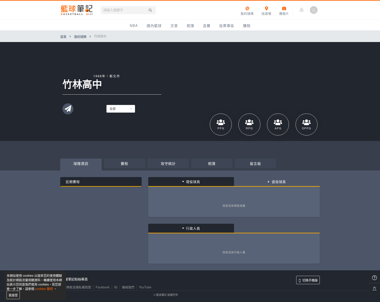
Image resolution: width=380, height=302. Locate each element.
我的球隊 (80, 36)
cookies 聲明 (44, 288)
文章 (174, 25)
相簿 (190, 25)
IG (115, 287)
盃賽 (206, 25)
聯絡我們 (128, 287)
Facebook (103, 287)
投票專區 (226, 25)
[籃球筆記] (76, 10)
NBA (134, 25)
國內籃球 (154, 25)
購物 (246, 25)
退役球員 (279, 181)
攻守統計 (168, 163)
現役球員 (193, 181)
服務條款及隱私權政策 (75, 287)
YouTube (145, 287)
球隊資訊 (80, 163)
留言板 (255, 163)
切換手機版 (310, 280)
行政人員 (193, 228)
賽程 (124, 163)
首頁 (63, 36)
